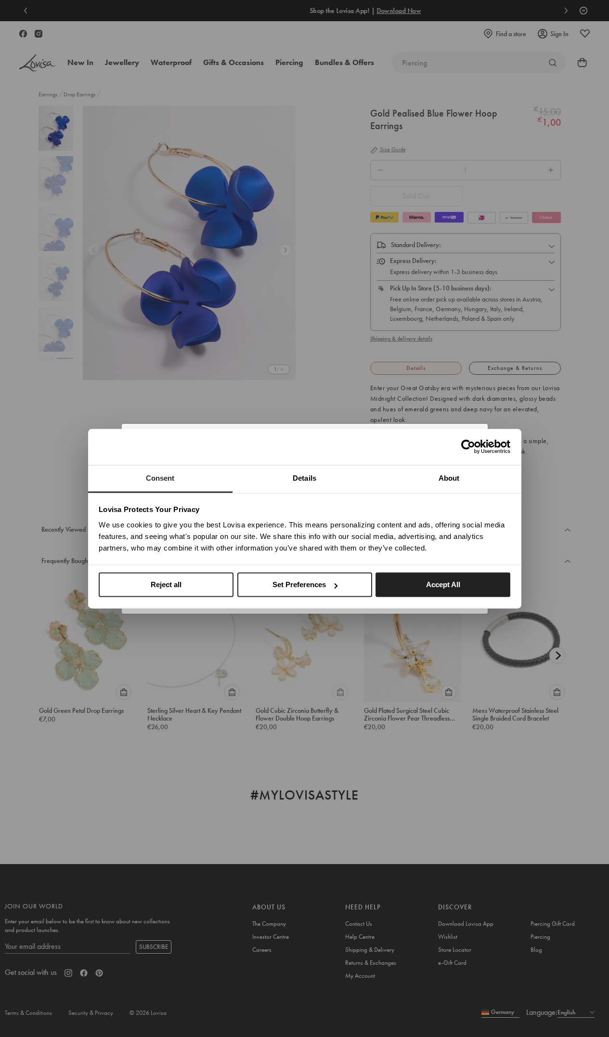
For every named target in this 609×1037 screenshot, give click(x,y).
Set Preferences (299, 584)
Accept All (443, 584)
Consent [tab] (160, 478)
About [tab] (449, 478)
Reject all (166, 584)
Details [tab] (304, 478)
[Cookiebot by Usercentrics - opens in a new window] (468, 446)
